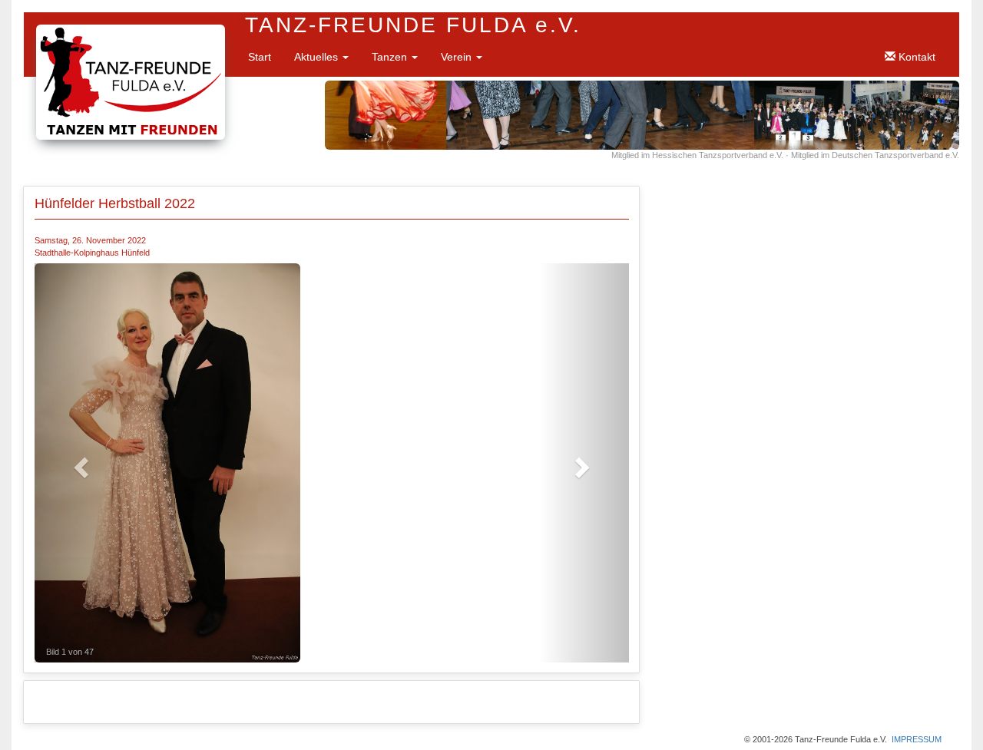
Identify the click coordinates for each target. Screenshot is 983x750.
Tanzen (391, 57)
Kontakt (915, 57)
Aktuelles (317, 57)
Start (259, 57)
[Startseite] (131, 32)
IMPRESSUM (917, 739)
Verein (458, 57)
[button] (79, 462)
